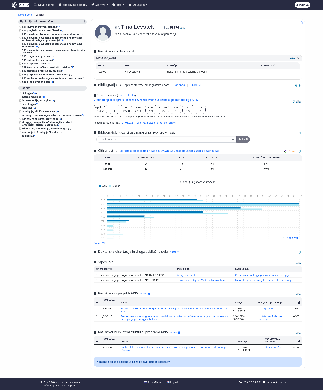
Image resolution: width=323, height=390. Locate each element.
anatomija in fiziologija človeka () (42, 132)
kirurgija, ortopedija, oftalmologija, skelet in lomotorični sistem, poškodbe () (47, 123)
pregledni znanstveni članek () (45, 30)
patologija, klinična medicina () (40, 111)
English (174, 382)
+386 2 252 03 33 (252, 382)
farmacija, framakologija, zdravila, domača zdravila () (53, 115)
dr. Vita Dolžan (274, 347)
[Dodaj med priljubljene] (301, 22)
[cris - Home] (20, 5)
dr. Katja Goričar (267, 308)
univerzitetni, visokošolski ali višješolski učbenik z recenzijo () (53, 51)
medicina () (29, 107)
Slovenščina (154, 382)
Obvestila (138, 5)
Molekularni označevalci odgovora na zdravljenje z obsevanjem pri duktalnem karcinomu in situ (174, 310)
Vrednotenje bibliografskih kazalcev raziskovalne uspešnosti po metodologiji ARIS (146, 100)
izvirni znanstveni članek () (44, 26)
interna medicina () (34, 96)
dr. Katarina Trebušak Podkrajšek (270, 317)
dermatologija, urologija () (38, 100)
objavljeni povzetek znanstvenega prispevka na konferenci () (52, 45)
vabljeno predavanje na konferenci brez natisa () (55, 78)
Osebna (180, 85)
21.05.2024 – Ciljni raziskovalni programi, (145, 122)
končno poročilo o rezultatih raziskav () (50, 67)
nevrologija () (30, 104)
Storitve (100, 5)
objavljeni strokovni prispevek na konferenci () (55, 34)
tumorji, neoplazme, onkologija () (42, 118)
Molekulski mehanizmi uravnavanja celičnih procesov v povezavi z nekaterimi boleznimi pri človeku (174, 349)
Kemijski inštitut (186, 275)
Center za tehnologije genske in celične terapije (262, 275)
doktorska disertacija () (41, 60)
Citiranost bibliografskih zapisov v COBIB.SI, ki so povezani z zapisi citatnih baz (169, 151)
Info (119, 5)
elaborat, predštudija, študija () (45, 71)
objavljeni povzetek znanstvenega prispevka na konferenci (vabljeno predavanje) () (52, 39)
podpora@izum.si (275, 382)
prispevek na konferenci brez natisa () (49, 74)
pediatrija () (29, 135)
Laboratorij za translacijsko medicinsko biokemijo (263, 280)
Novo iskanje (45, 5)
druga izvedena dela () (40, 81)
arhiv (172, 122)
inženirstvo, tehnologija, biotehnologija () (46, 128)
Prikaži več (291, 238)
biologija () (29, 93)
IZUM (46, 382)
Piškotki (48, 385)
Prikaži (173, 251)
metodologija (126, 95)
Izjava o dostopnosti (66, 385)
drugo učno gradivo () (40, 56)
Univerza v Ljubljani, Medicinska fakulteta (201, 280)
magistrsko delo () (38, 63)
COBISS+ (195, 85)
